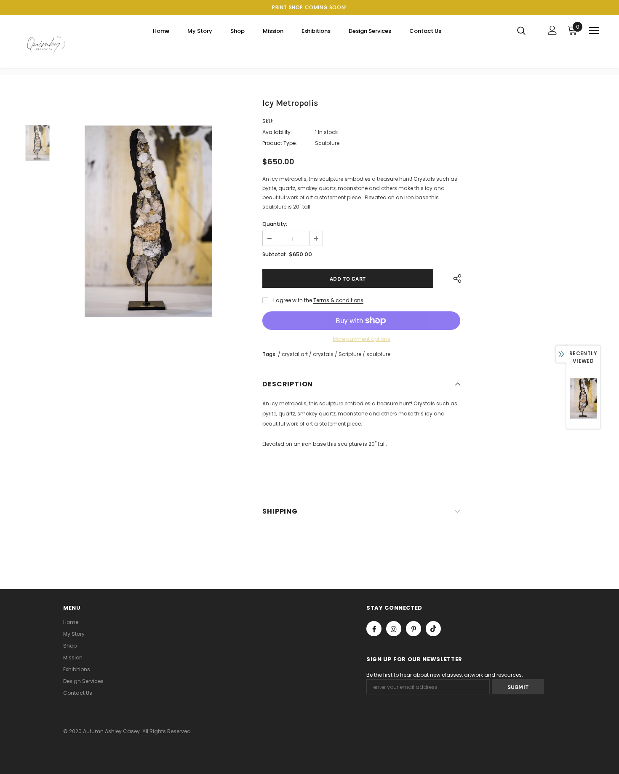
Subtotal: (274, 254)
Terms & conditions (338, 300)
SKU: (267, 121)
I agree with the (292, 300)
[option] (148, 221)
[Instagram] (393, 628)
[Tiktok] (433, 628)
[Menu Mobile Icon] (594, 31)
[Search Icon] (526, 30)
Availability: (277, 132)
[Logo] (46, 44)
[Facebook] (374, 628)
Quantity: (274, 224)
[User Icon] (552, 30)
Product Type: (279, 143)
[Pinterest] (413, 628)
